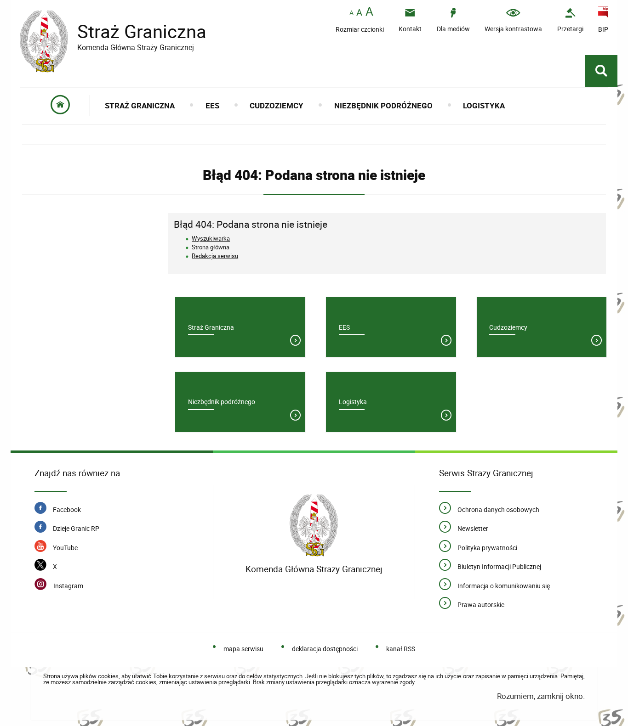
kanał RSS (400, 648)
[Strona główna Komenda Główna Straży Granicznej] (314, 526)
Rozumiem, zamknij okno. (541, 696)
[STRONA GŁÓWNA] (60, 105)
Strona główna (210, 247)
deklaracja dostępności (325, 648)
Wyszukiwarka (211, 238)
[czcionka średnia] (359, 12)
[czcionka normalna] (351, 13)
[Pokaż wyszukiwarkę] (601, 71)
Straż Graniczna (113, 31)
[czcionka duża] (369, 12)
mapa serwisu (243, 648)
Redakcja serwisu (215, 256)
